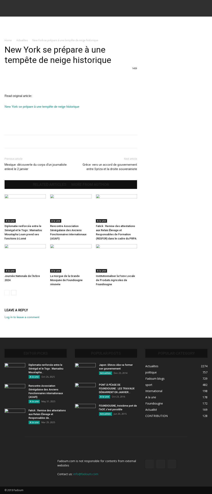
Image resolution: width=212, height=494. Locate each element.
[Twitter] (161, 464)
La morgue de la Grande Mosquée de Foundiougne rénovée (66, 280)
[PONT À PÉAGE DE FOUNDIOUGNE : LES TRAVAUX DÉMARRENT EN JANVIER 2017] (85, 390)
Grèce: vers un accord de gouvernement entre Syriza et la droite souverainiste (110, 167)
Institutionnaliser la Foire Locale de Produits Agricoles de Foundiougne (115, 280)
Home (8, 40)
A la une (10, 220)
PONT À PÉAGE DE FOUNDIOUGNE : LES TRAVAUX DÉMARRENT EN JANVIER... (117, 388)
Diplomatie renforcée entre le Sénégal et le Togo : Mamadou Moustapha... (46, 369)
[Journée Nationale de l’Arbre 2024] (25, 258)
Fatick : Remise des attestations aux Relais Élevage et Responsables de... (47, 414)
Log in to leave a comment (22, 317)
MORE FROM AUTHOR (90, 184)
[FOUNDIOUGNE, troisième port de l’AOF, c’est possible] (85, 411)
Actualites (22, 40)
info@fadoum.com (85, 474)
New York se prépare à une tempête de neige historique (42, 106)
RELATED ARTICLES (49, 184)
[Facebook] (149, 464)
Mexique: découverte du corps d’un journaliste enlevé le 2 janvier (36, 167)
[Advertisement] (106, 28)
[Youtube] (172, 464)
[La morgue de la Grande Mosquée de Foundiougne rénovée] (70, 258)
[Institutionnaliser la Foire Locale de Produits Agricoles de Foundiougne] (116, 258)
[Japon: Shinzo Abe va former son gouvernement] (85, 370)
